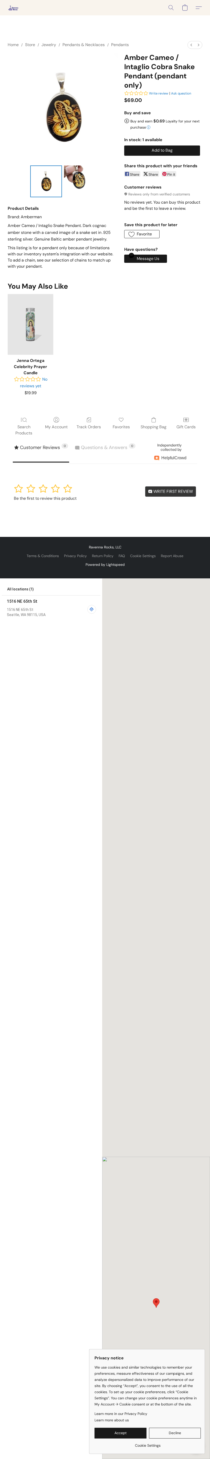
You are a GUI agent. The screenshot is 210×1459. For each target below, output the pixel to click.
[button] (13, 8)
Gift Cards (186, 427)
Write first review (172, 491)
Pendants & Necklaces (83, 44)
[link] (147, 1443)
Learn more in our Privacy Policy (120, 1413)
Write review (158, 93)
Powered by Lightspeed (105, 564)
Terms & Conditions (43, 556)
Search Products (23, 430)
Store (30, 44)
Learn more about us (111, 1420)
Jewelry (48, 44)
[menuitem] (191, 45)
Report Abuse (172, 556)
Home (13, 44)
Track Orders (89, 427)
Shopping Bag (153, 427)
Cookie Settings (143, 556)
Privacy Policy (75, 556)
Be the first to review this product (45, 498)
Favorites (121, 427)
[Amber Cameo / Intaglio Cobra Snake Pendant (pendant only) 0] (46, 181)
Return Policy (102, 556)
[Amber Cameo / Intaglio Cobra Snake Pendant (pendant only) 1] (80, 181)
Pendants (120, 44)
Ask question (181, 93)
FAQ (122, 556)
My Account (56, 427)
